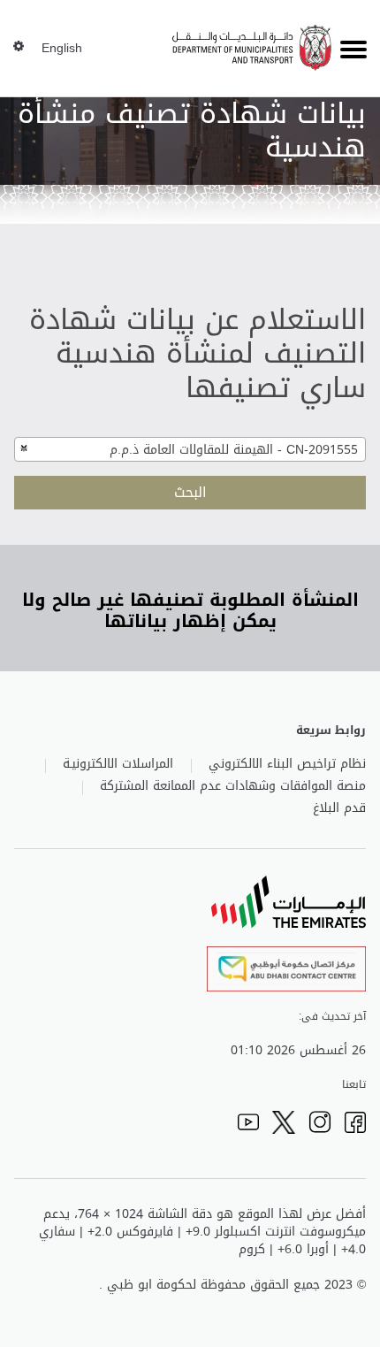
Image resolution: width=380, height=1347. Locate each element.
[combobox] (190, 449)
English (62, 48)
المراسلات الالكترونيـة (118, 764)
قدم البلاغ (339, 808)
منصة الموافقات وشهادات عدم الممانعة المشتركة (233, 786)
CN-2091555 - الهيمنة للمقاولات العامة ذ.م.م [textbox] (234, 450)
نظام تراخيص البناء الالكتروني (287, 764)
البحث (190, 492)
